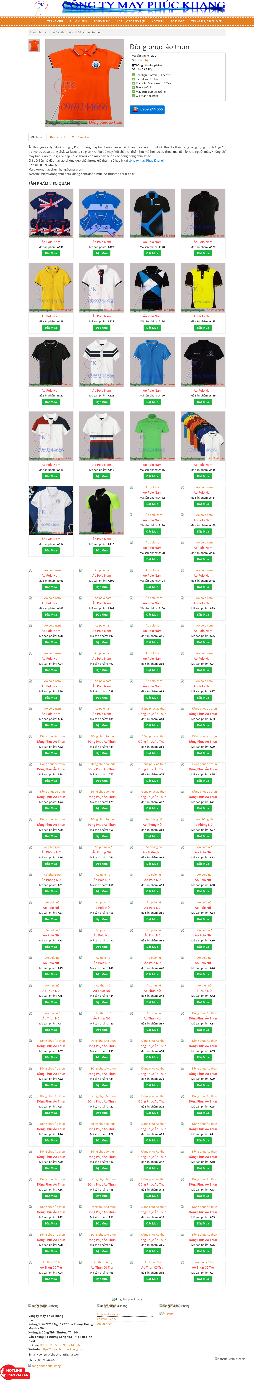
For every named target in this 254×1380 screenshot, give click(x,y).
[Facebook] (166, 1313)
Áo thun (158, 21)
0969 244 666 (71, 1345)
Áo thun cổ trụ (66, 32)
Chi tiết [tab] (39, 137)
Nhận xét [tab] (59, 137)
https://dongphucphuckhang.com (62, 1349)
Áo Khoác (177, 21)
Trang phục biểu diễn (206, 21)
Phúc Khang (78, 21)
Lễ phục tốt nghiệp (131, 21)
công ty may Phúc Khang (145, 160)
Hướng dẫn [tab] (81, 137)
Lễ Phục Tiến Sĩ (106, 1319)
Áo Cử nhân (104, 1324)
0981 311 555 (49, 1345)
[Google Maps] (44, 1365)
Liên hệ (143, 60)
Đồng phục (102, 21)
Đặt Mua (51, 253)
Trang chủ (55, 21)
